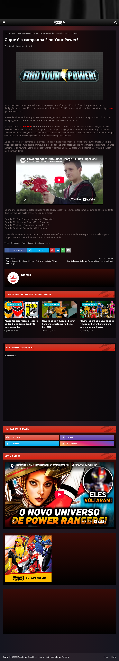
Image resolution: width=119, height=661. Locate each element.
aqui (111, 108)
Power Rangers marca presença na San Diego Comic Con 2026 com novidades (21, 323)
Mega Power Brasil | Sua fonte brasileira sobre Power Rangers (43, 657)
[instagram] (87, 443)
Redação (26, 274)
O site (113, 657)
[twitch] (87, 437)
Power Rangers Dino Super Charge (31, 33)
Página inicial (9, 33)
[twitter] (32, 443)
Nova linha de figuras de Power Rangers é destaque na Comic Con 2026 (58, 323)
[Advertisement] (59, 9)
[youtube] (32, 437)
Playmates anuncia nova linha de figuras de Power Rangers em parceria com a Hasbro (97, 323)
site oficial (25, 126)
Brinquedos (15, 243)
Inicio (106, 657)
